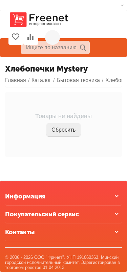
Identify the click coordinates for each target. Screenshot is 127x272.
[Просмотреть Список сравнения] (30, 37)
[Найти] (83, 47)
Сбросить (63, 130)
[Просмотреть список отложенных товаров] (15, 37)
